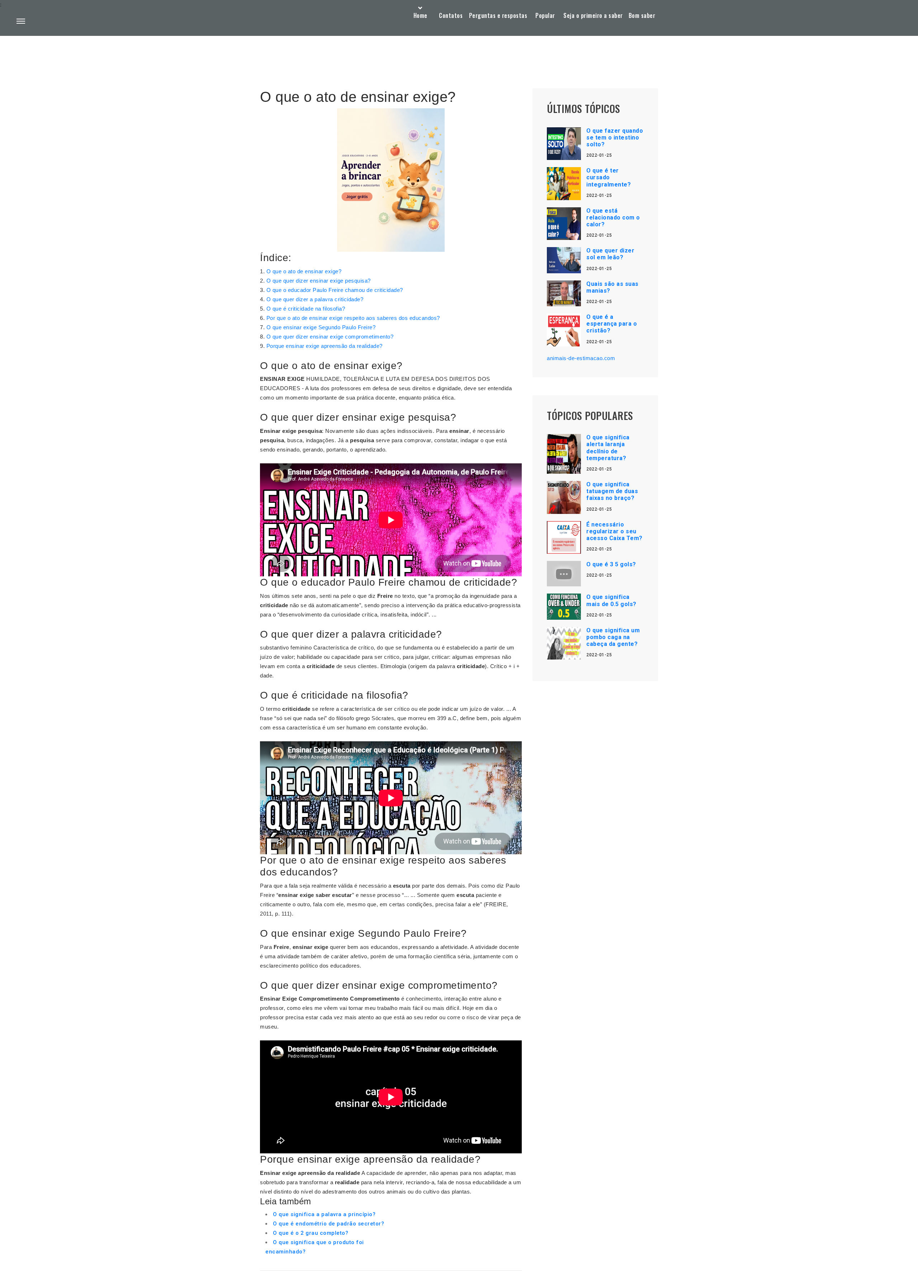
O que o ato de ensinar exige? (304, 271)
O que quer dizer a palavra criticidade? (315, 299)
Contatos (451, 15)
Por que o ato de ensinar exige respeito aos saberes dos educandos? (353, 318)
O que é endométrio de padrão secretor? (328, 1223)
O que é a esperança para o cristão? (611, 323)
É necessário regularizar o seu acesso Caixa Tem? (614, 531)
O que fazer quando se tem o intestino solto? (614, 137)
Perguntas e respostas (498, 15)
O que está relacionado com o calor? (613, 217)
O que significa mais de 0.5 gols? (611, 600)
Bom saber (642, 15)
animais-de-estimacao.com (581, 358)
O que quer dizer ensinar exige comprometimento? (330, 337)
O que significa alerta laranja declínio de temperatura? (608, 448)
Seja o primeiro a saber (593, 15)
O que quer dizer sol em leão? (610, 254)
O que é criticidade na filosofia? (305, 309)
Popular (545, 15)
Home (420, 15)
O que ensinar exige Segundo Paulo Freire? (321, 327)
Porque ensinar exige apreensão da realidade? (324, 346)
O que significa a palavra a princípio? (324, 1214)
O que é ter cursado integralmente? (608, 177)
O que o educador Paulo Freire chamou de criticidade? (334, 290)
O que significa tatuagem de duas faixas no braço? (612, 491)
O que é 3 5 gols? (611, 564)
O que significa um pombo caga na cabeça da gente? (613, 637)
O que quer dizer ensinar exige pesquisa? (318, 281)
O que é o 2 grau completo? (310, 1233)
